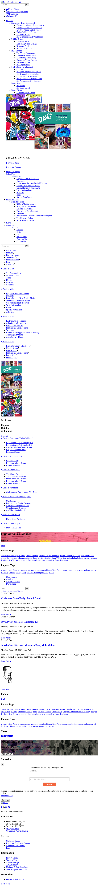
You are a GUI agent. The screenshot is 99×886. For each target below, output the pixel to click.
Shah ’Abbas (57, 558)
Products (9, 253)
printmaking (45, 570)
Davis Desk (11, 584)
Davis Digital (14, 9)
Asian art (16, 570)
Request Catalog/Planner (18, 11)
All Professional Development (28, 81)
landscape (79, 570)
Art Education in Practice (16, 510)
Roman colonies (34, 560)
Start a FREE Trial (13, 528)
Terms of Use (11, 860)
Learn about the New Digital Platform (31, 183)
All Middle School (24, 48)
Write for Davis (12, 275)
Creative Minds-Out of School (28, 30)
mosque (14, 558)
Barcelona (21, 556)
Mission (19, 230)
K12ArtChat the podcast (26, 204)
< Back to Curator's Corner (12, 591)
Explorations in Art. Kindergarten (19, 443)
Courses (19, 69)
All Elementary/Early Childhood (29, 37)
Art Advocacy (12, 865)
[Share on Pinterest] (6, 736)
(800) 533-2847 (12, 828)
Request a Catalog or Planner (18, 843)
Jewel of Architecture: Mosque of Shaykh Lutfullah (28, 645)
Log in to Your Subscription (27, 178)
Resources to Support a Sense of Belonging (34, 216)
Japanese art (25, 570)
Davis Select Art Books (15, 519)
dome (35, 558)
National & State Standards (17, 867)
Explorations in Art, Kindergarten (30, 25)
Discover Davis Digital (25, 92)
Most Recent (11, 577)
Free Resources (17, 202)
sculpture (87, 570)
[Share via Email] (10, 736)
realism (51, 572)
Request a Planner (13, 167)
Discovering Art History (26, 58)
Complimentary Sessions (26, 76)
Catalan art (75, 556)
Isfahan (21, 558)
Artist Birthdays (12, 862)
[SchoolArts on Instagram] (6, 807)
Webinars (20, 213)
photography (21, 572)
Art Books (20, 85)
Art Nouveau (53, 556)
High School (16, 51)
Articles (9, 579)
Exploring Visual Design (26, 44)
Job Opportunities (13, 273)
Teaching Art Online (24, 218)
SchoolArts (15, 176)
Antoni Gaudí (65, 556)
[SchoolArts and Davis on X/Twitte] (4, 807)
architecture (43, 556)
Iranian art (64, 560)
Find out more (7, 795)
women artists (6, 570)
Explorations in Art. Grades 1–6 (19, 445)
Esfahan (47, 558)
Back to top (5, 884)
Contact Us (12, 16)
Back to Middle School (12, 456)
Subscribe (20, 181)
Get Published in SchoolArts (28, 188)
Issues (18, 195)
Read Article (6, 614)
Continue (5, 800)
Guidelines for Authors (15, 845)
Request (4, 436)
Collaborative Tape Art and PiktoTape (21, 492)
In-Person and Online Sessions (28, 72)
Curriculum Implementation (27, 74)
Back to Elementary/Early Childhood (17, 438)
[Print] (12, 736)
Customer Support (13, 841)
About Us (15, 227)
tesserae (45, 560)
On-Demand (11, 501)
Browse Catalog (12, 163)
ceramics (30, 572)
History (19, 232)
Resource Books (23, 34)
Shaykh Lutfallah (70, 558)
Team (18, 234)
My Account (13, 14)
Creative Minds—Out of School (19, 447)
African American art (58, 570)
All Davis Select (23, 88)
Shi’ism (41, 558)
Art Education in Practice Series (29, 79)
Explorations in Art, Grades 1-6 (29, 27)
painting (71, 570)
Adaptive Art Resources (26, 206)
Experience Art (22, 41)
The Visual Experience (25, 53)
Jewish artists (6, 560)
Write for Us (21, 237)
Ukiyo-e (12, 572)
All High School (23, 65)
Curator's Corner (13, 581)
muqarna (84, 556)
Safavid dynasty (83, 558)
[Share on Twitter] (4, 736)
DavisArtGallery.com (15, 879)
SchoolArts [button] (10, 174)
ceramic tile (11, 556)
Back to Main (8, 269)
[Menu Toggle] (20, 2)
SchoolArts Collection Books (28, 185)
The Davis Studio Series (26, 55)
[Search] (27, 246)
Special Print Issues (24, 197)
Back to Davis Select (11, 514)
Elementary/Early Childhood (23, 23)
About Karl (5, 689)
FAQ (8, 848)
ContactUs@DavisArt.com (17, 831)
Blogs (8, 223)
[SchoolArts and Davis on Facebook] (2, 807)
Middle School (17, 39)
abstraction (35, 570)
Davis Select (16, 83)
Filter (3, 545)
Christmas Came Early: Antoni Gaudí (21, 598)
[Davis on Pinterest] (9, 807)
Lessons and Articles (24, 209)
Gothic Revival (32, 556)
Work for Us (21, 239)
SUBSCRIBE (7, 754)
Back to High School (11, 470)
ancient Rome (54, 560)
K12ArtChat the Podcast (16, 321)
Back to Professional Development (16, 496)
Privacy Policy (12, 858)
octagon (94, 558)
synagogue (23, 560)
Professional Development (22, 67)
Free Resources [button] (12, 199)
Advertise (20, 192)
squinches (28, 558)
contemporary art (41, 572)
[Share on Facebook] (2, 736)
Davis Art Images (13, 172)
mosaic (4, 556)
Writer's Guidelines (24, 190)
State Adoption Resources (16, 869)
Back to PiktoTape (10, 488)
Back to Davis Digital (11, 523)
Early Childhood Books (26, 32)
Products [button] (9, 20)
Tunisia (15, 560)
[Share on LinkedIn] (8, 736)
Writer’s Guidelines (14, 305)
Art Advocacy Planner (25, 220)
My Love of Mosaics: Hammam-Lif (19, 621)
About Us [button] (10, 225)
